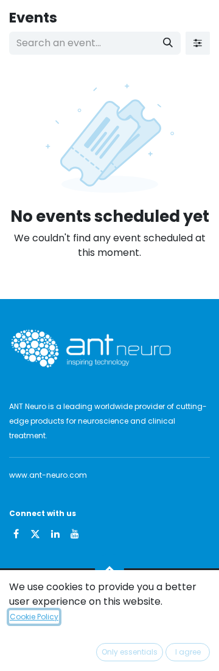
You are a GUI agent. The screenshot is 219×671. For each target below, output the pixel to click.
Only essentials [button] (130, 652)
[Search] (168, 43)
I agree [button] (188, 652)
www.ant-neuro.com (48, 475)
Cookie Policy (34, 616)
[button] (109, 568)
